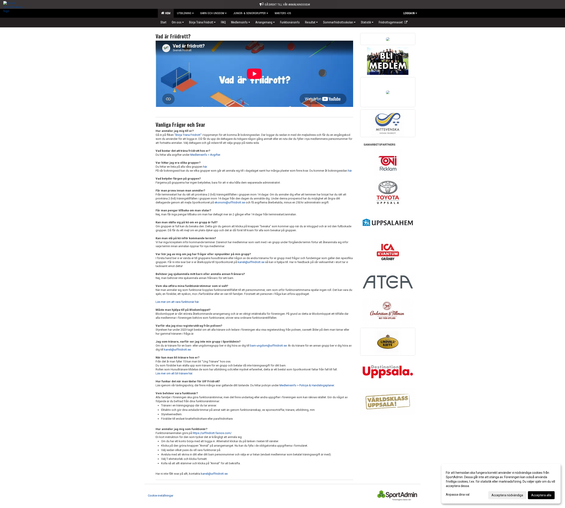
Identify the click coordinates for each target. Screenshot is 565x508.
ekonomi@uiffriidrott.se (230, 202)
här (205, 166)
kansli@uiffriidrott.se (251, 262)
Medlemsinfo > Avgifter (205, 154)
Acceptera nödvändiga (507, 495)
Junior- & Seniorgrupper (249, 13)
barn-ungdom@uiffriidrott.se (268, 345)
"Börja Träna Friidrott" (188, 134)
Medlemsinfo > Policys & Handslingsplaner (306, 385)
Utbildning (184, 13)
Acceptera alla (541, 495)
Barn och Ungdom (212, 13)
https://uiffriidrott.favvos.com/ (212, 433)
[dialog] (501, 484)
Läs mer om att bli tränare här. (174, 373)
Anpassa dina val (457, 494)
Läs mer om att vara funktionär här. (177, 301)
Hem (167, 13)
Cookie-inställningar (160, 495)
